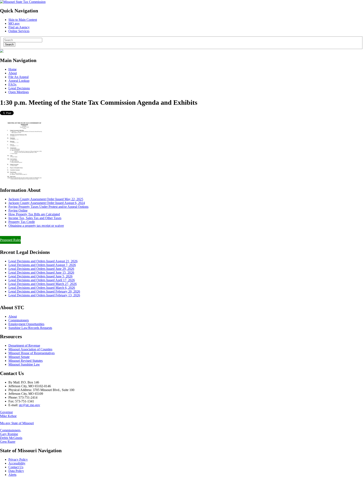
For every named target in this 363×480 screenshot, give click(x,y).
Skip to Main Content (22, 19)
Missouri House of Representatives (31, 353)
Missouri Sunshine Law (24, 364)
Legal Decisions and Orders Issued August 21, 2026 (43, 261)
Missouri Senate (19, 357)
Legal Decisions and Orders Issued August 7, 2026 (42, 265)
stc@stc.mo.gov (29, 405)
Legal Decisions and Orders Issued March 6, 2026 (41, 287)
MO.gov (14, 23)
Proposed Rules (10, 240)
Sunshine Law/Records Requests (30, 328)
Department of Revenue (24, 345)
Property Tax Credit (21, 222)
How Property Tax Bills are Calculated (34, 214)
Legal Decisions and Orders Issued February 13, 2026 (44, 295)
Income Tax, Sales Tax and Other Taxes (34, 218)
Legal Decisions (19, 88)
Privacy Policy (18, 459)
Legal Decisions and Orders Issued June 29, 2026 (41, 268)
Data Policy (16, 471)
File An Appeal (18, 77)
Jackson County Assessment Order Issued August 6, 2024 (46, 203)
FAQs (12, 84)
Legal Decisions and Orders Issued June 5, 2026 (40, 276)
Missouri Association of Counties (30, 349)
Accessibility (16, 463)
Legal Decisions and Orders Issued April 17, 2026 (41, 280)
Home (12, 69)
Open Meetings (18, 92)
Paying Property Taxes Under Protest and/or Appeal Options (48, 206)
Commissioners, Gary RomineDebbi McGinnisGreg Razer (11, 435)
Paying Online (18, 210)
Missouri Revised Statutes (25, 360)
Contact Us (15, 467)
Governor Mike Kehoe (8, 414)
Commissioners (18, 320)
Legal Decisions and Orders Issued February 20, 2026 (44, 291)
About (12, 73)
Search (9, 44)
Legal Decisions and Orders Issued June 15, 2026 (41, 272)
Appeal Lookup (18, 80)
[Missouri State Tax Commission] (23, 2)
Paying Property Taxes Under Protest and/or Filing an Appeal (40, 233)
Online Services (18, 31)
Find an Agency (19, 27)
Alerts (12, 474)
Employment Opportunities (26, 324)
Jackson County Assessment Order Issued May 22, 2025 (45, 199)
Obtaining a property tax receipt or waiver (36, 225)
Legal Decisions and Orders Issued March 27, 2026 (42, 284)
